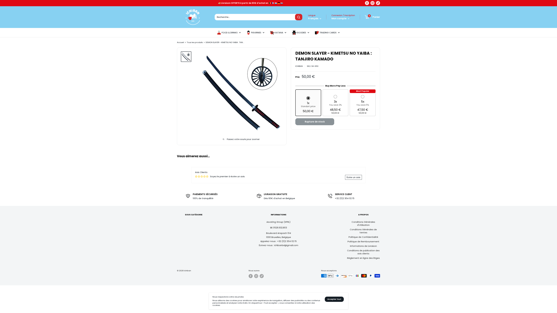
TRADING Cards (328, 32)
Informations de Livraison (363, 246)
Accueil (180, 42)
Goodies (301, 32)
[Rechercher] (298, 17)
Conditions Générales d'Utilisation (363, 223)
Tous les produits (195, 42)
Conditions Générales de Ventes (363, 231)
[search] (255, 17)
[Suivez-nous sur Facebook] (367, 3)
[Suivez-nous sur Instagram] (372, 3)
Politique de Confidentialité (363, 237)
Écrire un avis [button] (353, 177)
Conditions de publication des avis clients (363, 252)
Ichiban (299, 66)
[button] (308, 105)
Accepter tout (334, 299)
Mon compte (339, 18)
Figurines (256, 32)
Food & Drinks (230, 32)
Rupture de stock (315, 121)
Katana (279, 32)
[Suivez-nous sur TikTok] (378, 3)
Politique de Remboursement (363, 241)
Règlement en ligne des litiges (363, 258)
